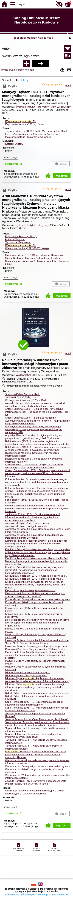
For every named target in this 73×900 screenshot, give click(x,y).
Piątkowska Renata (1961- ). (25, 124)
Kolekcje (29, 69)
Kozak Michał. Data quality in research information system (37, 599)
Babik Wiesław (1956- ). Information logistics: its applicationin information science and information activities (37, 443)
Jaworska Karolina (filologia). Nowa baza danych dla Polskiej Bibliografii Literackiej (34, 536)
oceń (68, 85)
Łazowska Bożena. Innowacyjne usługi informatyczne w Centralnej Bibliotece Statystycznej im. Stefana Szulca (36, 648)
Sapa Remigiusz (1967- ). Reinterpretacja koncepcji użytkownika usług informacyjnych (34, 703)
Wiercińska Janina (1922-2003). (27, 248)
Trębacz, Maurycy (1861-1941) (22, 131)
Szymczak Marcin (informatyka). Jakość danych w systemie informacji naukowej (33, 735)
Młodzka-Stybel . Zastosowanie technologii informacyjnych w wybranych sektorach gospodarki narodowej (34, 687)
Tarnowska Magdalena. (18, 242)
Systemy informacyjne (42, 790)
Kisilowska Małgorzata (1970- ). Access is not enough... (36, 575)
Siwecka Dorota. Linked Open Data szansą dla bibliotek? (37, 719)
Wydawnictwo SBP (26, 374)
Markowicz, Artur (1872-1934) (21, 255)
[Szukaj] (40, 63)
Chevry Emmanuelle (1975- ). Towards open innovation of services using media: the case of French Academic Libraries (37, 473)
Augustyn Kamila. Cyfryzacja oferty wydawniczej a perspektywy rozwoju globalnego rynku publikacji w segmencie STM (33, 429)
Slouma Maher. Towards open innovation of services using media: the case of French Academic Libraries (37, 724)
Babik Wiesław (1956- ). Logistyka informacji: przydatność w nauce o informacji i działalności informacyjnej (37, 448)
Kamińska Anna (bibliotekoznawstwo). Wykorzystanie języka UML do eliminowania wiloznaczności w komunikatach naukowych (34, 570)
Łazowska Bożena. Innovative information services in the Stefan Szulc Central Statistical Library (37, 642)
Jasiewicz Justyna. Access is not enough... (28, 523)
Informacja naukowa (16, 790)
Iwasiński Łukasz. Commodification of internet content (35, 505)
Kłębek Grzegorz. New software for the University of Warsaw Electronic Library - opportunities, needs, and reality (35, 584)
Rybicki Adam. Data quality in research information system (37, 693)
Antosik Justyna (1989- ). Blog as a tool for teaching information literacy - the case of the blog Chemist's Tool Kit (36, 411)
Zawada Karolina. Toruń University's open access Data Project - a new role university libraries (35, 782)
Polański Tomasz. (15, 239)
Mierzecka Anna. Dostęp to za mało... (26, 675)
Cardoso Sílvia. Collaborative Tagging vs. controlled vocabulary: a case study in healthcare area (34, 466)
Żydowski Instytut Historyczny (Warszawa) (36, 134)
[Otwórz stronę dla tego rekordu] (36, 330)
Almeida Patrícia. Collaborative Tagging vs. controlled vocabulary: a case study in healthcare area (35, 404)
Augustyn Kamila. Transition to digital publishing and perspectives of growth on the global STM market (34, 437)
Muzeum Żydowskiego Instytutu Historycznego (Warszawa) (33, 259)
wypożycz (62, 175)
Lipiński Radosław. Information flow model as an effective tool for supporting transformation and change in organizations (37, 622)
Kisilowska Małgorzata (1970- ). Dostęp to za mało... (34, 578)
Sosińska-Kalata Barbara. (22, 394)
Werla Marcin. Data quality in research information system (37, 766)
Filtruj (24, 80)
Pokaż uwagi (10, 157)
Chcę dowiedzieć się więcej (20, 894)
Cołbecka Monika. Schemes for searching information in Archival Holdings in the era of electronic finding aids (36, 489)
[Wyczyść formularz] (62, 70)
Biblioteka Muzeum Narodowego (33, 37)
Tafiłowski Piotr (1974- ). (21, 397)
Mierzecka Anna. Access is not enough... (27, 672)
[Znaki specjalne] (69, 70)
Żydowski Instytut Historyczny (32, 106)
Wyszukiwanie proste (13, 69)
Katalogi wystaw (14, 143)
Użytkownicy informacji (34, 793)
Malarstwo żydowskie (39, 136)
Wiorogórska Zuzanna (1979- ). (25, 400)
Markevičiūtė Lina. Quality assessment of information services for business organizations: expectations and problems (35, 655)
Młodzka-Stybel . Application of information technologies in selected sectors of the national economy (37, 680)
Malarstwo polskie (15, 136)
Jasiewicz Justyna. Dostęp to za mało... (27, 526)
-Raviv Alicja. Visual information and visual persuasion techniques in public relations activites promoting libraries (35, 754)
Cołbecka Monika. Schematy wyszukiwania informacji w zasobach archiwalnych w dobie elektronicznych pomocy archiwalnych (36, 482)
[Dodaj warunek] (26, 63)
